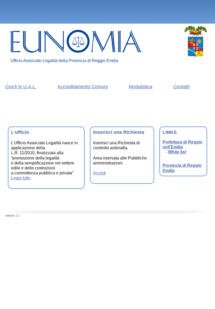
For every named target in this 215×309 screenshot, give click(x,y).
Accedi (99, 173)
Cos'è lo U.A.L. (20, 86)
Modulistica (140, 86)
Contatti (181, 86)
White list (177, 152)
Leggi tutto (20, 178)
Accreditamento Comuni (82, 86)
